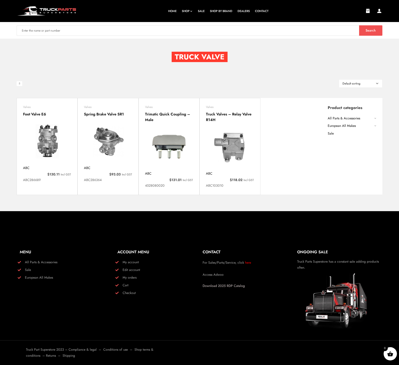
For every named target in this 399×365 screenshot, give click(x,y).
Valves (27, 107)
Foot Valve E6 (34, 114)
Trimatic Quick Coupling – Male (167, 116)
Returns (51, 355)
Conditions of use (115, 349)
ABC (26, 167)
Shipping (69, 355)
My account (131, 262)
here (248, 262)
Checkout (129, 292)
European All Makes (342, 125)
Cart (125, 285)
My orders (130, 277)
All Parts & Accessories (344, 118)
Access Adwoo (213, 274)
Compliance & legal (83, 349)
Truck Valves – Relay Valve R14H (228, 116)
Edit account (131, 269)
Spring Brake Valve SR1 (104, 114)
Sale (331, 133)
